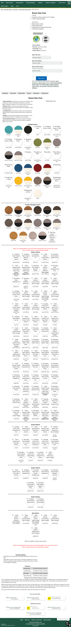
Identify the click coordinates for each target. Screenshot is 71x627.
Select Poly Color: (36, 54)
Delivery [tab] (29, 93)
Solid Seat (56, 86)
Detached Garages (30, 2)
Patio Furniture (9, 2)
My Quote (68, 7)
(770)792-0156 (63, 5)
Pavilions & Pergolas (50, 2)
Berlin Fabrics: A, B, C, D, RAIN (46, 83)
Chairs (33, 86)
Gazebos (40, 2)
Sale (12, 6)
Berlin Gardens (46, 84)
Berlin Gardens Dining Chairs (25, 9)
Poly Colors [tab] (13, 93)
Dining (37, 86)
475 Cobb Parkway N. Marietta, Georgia (65, 2)
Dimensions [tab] (36, 93)
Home (2, 2)
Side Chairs (50, 86)
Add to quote (41, 78)
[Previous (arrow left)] (2, 313)
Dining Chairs (15, 9)
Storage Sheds (19, 2)
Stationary (34, 88)
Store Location (4, 6)
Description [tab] (5, 93)
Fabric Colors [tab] (21, 93)
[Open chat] (67, 623)
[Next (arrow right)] (68, 313)
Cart (17, 6)
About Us (27, 619)
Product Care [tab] (44, 93)
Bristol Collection (54, 84)
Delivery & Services (36, 619)
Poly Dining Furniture (8, 9)
